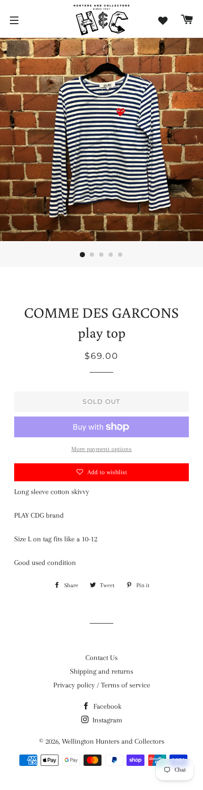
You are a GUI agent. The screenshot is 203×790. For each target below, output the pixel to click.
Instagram (106, 720)
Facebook (106, 706)
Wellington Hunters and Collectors (113, 741)
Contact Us (101, 657)
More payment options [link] (101, 448)
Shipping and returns (101, 671)
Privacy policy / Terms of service (101, 685)
